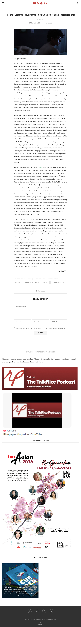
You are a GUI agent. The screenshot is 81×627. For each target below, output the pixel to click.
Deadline (40, 167)
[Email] (51, 611)
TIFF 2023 (17, 282)
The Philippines (53, 279)
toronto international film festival (36, 282)
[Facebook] (30, 611)
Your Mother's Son (58, 282)
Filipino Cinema (20, 279)
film (29, 279)
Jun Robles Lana (40, 279)
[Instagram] (44, 611)
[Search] (78, 3)
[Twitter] (37, 611)
